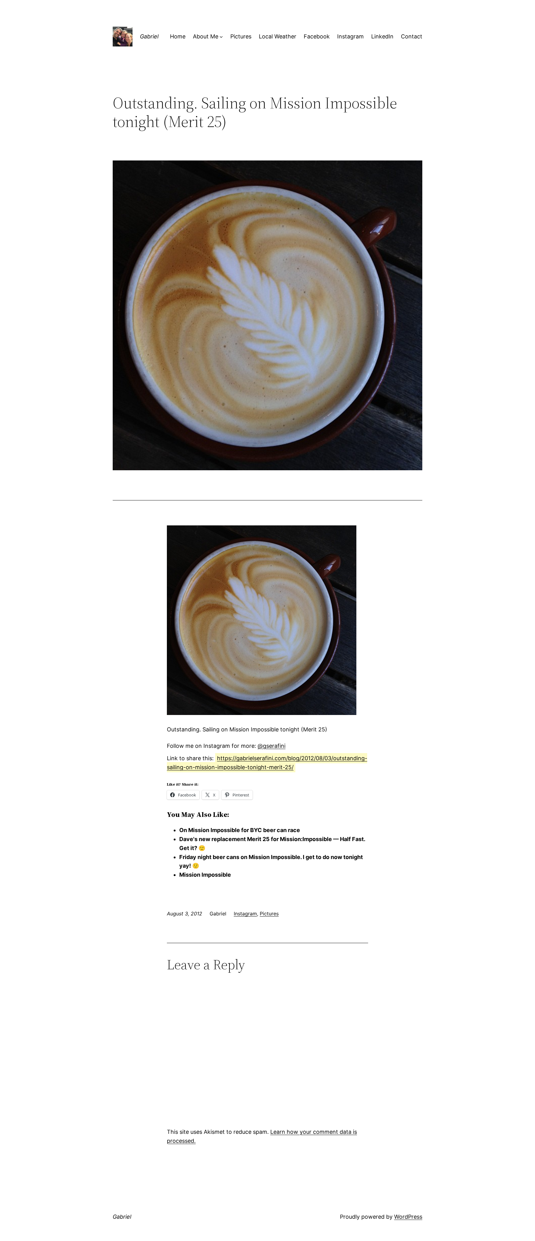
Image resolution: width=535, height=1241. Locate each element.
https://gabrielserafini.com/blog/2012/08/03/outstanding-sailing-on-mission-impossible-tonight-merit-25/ (267, 762)
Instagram (245, 913)
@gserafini (271, 746)
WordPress (408, 1216)
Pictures (269, 913)
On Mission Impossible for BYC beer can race (239, 830)
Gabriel (149, 36)
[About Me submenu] (221, 36)
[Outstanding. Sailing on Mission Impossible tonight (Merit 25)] (261, 713)
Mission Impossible (205, 874)
